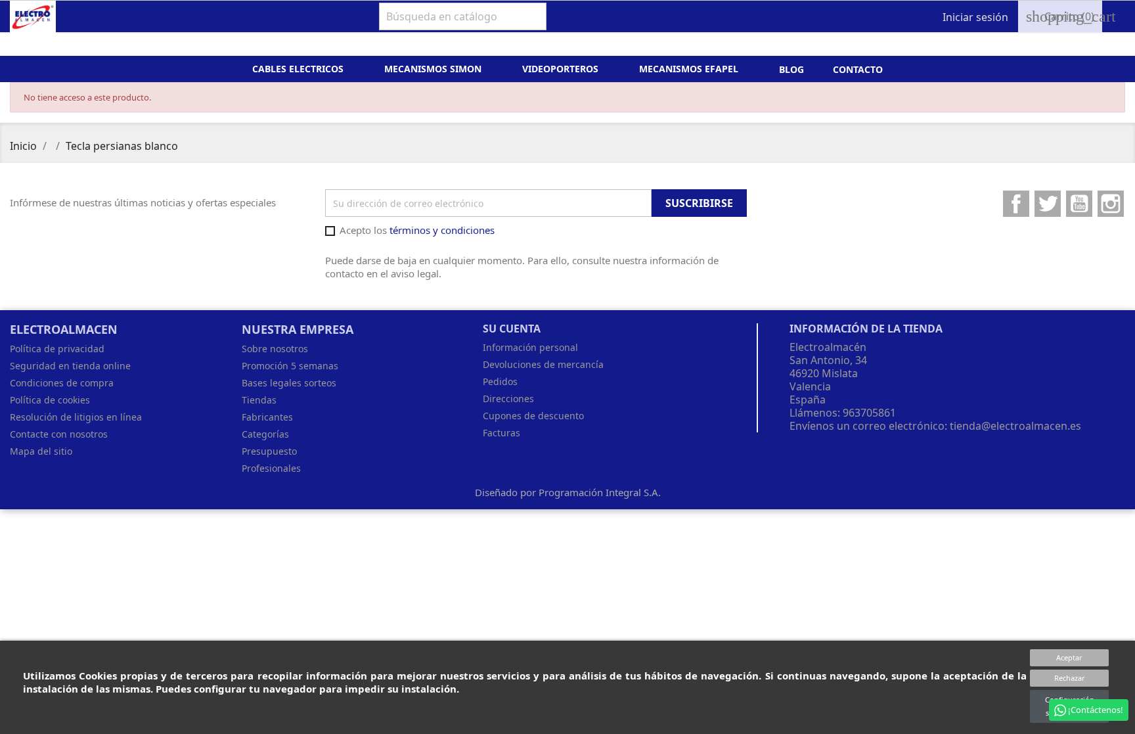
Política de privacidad (57, 348)
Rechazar (1069, 678)
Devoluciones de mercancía (543, 364)
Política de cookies (50, 400)
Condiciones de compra (62, 383)
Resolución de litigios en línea (76, 417)
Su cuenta (512, 328)
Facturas (501, 432)
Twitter (1048, 204)
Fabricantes (267, 417)
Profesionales (271, 468)
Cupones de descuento (533, 415)
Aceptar (1069, 657)
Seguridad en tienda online (70, 365)
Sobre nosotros (275, 348)
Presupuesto (269, 451)
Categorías (265, 434)
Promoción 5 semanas (290, 365)
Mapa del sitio (41, 451)
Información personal (530, 347)
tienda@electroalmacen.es (1015, 426)
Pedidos (500, 381)
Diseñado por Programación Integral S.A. (568, 492)
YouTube (1079, 204)
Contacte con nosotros (59, 434)
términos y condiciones (442, 230)
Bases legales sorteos (289, 383)
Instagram (1111, 204)
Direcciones (508, 398)
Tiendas (259, 400)
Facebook (1016, 204)
